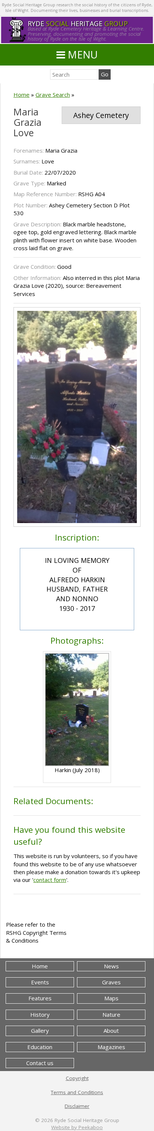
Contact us (39, 1063)
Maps (111, 998)
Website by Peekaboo (77, 1127)
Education (39, 1047)
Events (40, 982)
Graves (111, 982)
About (111, 1030)
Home (21, 94)
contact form (49, 879)
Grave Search (53, 94)
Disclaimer (77, 1106)
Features (40, 998)
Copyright (77, 1078)
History (40, 1014)
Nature (111, 1014)
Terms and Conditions (77, 1092)
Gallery (40, 1030)
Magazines (111, 1047)
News (111, 966)
